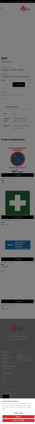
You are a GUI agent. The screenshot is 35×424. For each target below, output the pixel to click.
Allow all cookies (18, 420)
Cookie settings (18, 413)
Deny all (18, 417)
